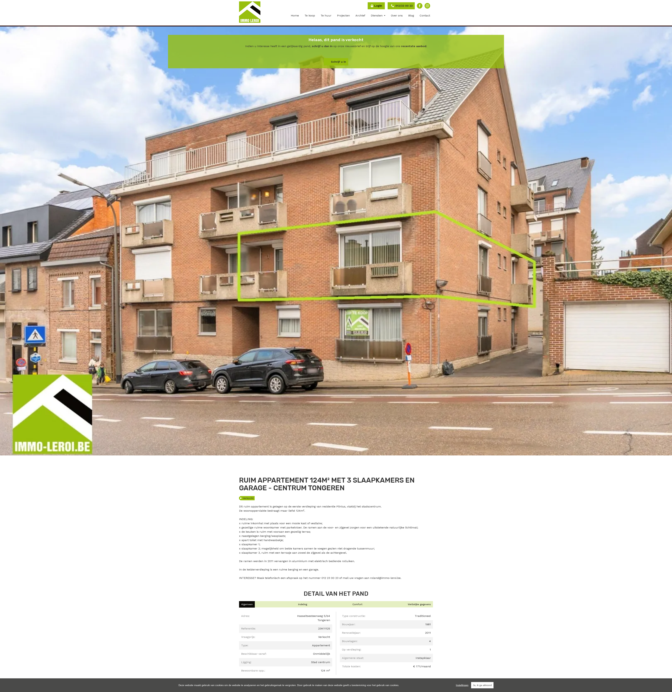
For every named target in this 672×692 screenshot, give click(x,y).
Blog (411, 15)
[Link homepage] (249, 12)
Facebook (419, 6)
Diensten (377, 15)
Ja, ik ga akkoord (482, 685)
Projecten (343, 15)
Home (295, 15)
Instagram (427, 6)
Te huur (326, 15)
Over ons (397, 15)
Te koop (309, 15)
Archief (360, 15)
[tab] (247, 604)
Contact (425, 15)
